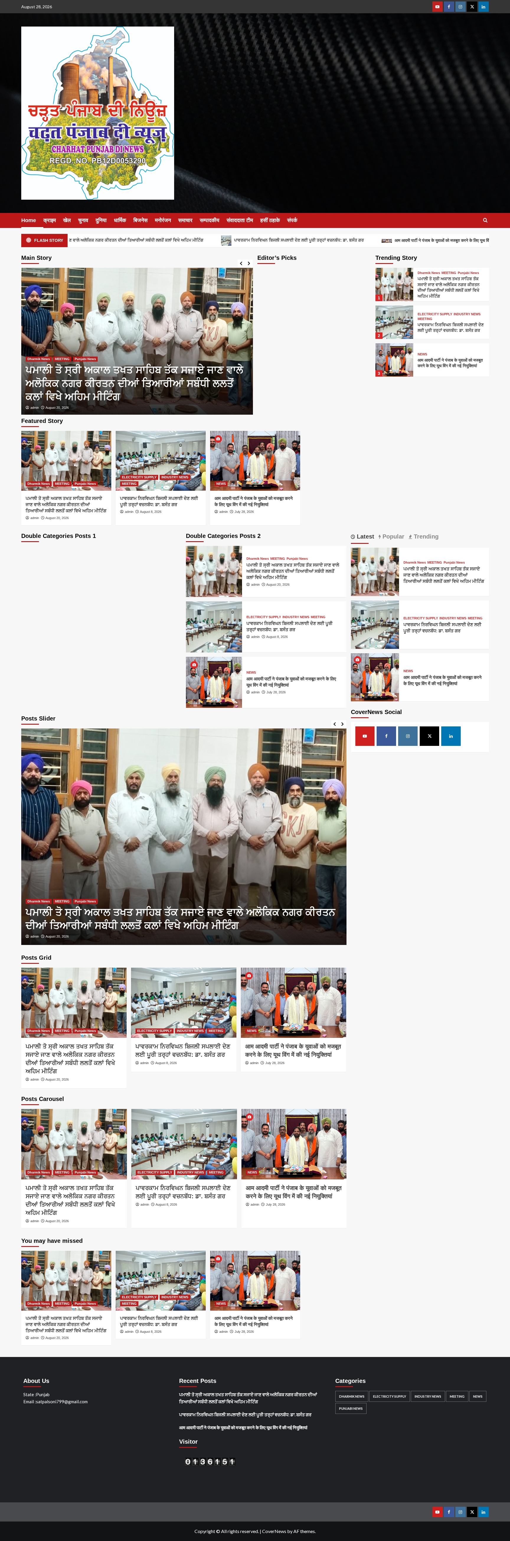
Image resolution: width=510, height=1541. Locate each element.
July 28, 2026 (244, 511)
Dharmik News (429, 273)
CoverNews (274, 1531)
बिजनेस (140, 220)
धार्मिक (120, 220)
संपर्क (292, 220)
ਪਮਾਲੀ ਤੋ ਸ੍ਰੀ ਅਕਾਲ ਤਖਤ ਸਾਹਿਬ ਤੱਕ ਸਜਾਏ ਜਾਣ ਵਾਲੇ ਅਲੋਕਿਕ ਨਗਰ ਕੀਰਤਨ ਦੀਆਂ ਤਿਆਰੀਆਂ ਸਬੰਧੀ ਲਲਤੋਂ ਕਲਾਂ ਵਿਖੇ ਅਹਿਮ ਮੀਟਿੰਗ (66, 504)
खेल (67, 220)
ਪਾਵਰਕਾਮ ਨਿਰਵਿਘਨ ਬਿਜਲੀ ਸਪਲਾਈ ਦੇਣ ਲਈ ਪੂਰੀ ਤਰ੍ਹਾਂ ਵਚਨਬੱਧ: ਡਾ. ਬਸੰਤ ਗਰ (213, 240)
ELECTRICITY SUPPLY (44, 372)
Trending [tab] (425, 536)
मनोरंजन (163, 220)
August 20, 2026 (57, 518)
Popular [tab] (392, 536)
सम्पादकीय (209, 220)
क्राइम (49, 220)
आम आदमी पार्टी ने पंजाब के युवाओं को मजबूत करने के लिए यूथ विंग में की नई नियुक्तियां (372, 240)
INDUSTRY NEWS (80, 372)
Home (28, 220)
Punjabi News (468, 273)
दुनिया (101, 220)
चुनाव (83, 220)
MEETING (106, 372)
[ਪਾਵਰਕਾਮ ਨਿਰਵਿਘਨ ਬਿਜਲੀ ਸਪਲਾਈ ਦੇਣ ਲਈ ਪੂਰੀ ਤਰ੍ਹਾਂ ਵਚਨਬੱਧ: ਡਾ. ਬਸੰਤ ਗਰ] (137, 341)
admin (34, 407)
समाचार (185, 220)
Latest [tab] (364, 536)
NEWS (422, 354)
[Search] (485, 220)
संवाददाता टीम (240, 220)
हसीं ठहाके (270, 220)
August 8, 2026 (56, 407)
